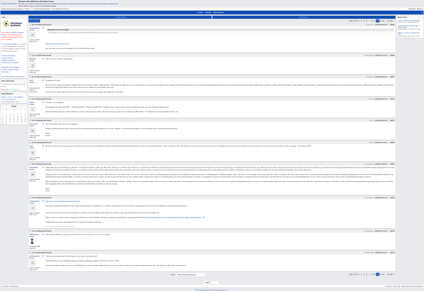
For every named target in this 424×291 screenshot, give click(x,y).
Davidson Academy (8, 60)
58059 (393, 55)
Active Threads (218, 12)
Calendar (208, 12)
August (13, 106)
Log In (421, 9)
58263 (393, 99)
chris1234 (370, 24)
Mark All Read (14, 286)
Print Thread (34, 21)
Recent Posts (402, 17)
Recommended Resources (42, 9)
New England (33, 92)
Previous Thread (121, 17)
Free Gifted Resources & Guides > (14, 76)
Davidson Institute (11, 44)
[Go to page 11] (394, 20)
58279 (393, 120)
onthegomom (369, 55)
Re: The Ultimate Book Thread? (41, 24)
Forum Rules (5, 286)
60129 (393, 252)
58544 (393, 164)
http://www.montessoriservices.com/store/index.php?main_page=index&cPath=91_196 (175, 217)
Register (413, 9)
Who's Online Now (8, 81)
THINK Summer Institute (10, 62)
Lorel (372, 99)
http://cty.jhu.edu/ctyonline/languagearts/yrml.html (62, 201)
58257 (393, 77)
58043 (393, 24)
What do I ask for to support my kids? (409, 33)
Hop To (173, 275)
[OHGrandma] (32, 243)
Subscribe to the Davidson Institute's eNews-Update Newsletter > (11, 69)
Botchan (371, 77)
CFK (372, 120)
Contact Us (388, 286)
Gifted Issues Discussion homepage (12, 9)
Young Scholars (7, 58)
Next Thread (303, 17)
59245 (393, 231)
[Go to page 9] (361, 20)
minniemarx (370, 164)
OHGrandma (370, 252)
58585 (393, 198)
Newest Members (7, 94)
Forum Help (396, 286)
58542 (393, 142)
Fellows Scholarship (8, 56)
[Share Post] (387, 24)
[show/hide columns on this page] (421, 12)
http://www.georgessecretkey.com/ (57, 44)
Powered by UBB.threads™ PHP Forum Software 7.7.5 (212, 290)
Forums (27, 9)
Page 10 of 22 (353, 21)
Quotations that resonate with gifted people (408, 26)
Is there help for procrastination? (409, 20)
